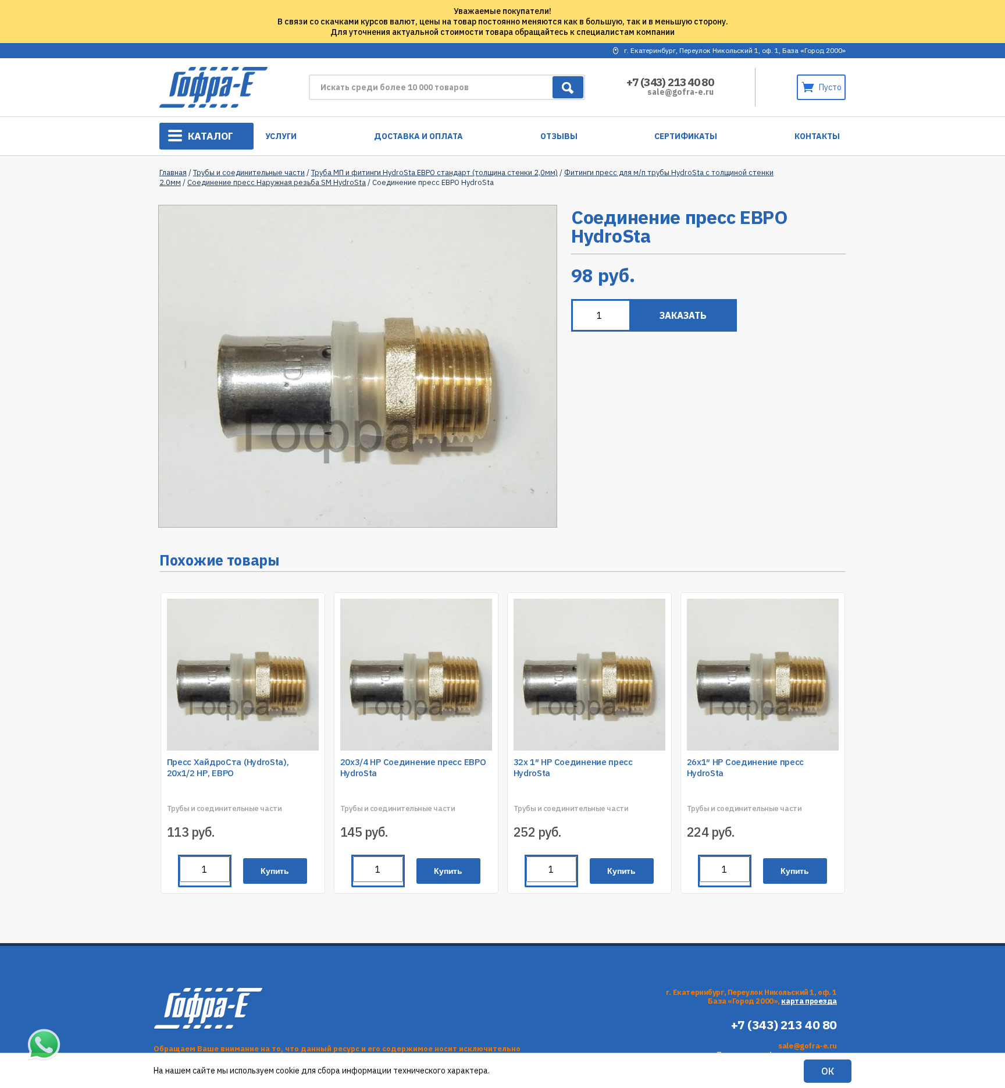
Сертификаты (685, 136)
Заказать (683, 315)
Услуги (281, 136)
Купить (275, 871)
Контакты (817, 136)
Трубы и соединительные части (249, 172)
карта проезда (809, 1001)
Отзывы (559, 136)
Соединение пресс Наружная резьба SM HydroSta (276, 182)
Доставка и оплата (418, 136)
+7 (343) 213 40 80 (670, 82)
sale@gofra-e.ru (680, 92)
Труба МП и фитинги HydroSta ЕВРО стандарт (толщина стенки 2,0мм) (434, 172)
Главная (173, 172)
